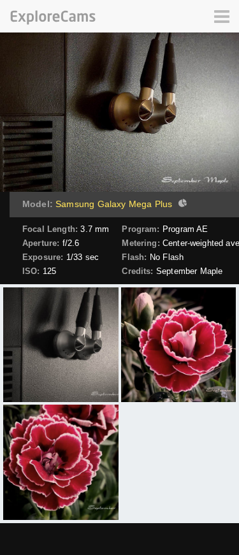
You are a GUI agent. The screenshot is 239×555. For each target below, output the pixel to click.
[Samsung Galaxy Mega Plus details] (181, 204)
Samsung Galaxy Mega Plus (113, 204)
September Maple (189, 271)
